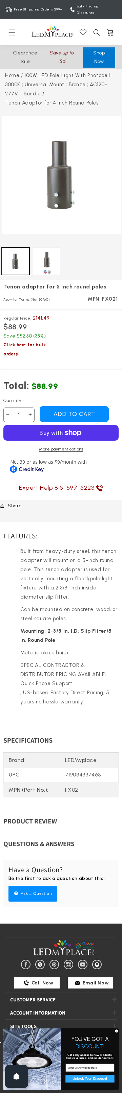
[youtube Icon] (84, 964)
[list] (61, 176)
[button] (12, 32)
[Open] (16, 1076)
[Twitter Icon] (41, 964)
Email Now (95, 983)
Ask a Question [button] (35, 893)
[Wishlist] (83, 32)
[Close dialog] (116, 1030)
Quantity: (12, 400)
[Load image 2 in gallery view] (47, 261)
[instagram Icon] (70, 964)
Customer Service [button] (33, 999)
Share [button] (15, 506)
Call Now (41, 983)
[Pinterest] (55, 964)
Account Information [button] (38, 1012)
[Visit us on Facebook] (27, 964)
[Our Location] (98, 964)
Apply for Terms (26, 299)
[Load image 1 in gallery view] (15, 261)
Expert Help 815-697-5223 (57, 487)
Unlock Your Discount (90, 1078)
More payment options (61, 449)
